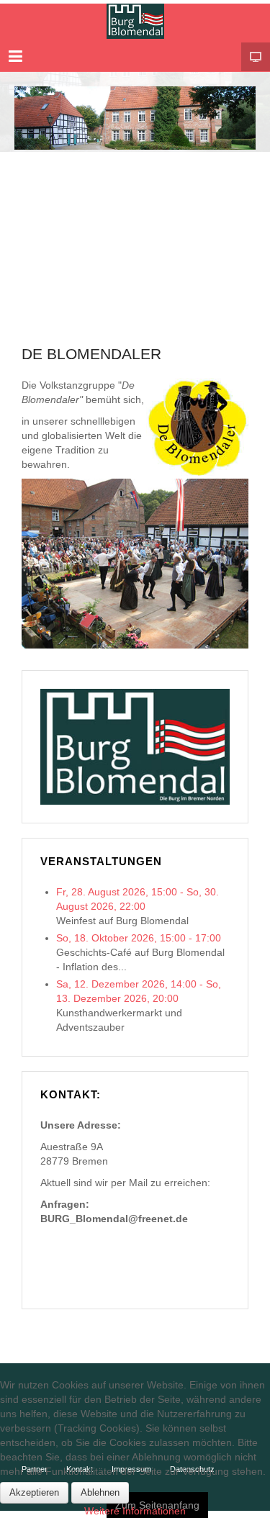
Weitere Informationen (135, 1511)
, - (138, 938)
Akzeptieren (34, 1492)
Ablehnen (100, 1492)
